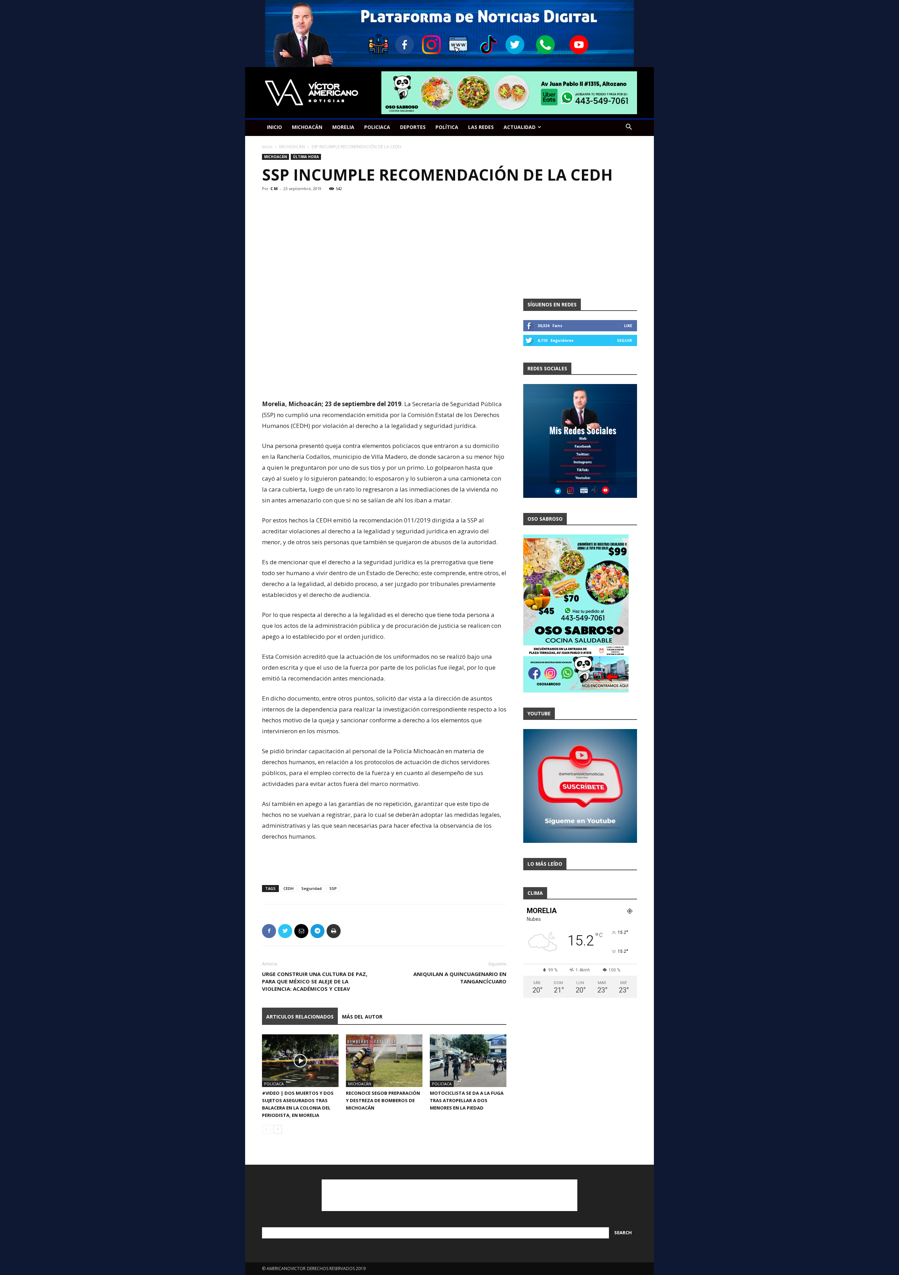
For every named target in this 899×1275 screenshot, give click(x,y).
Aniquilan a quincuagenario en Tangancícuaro (459, 977)
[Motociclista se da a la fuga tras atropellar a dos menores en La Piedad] (468, 1060)
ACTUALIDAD (520, 127)
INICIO (274, 127)
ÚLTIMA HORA (306, 156)
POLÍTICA (446, 127)
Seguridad (311, 888)
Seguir (624, 340)
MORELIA (343, 127)
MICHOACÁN (307, 127)
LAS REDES (481, 127)
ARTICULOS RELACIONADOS (300, 1016)
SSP (333, 888)
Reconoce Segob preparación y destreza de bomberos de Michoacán (383, 1100)
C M (274, 188)
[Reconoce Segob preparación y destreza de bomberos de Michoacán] (384, 1060)
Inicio (267, 147)
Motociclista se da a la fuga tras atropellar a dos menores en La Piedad (467, 1100)
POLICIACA (377, 127)
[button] (628, 127)
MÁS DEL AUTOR (362, 1016)
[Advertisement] (384, 380)
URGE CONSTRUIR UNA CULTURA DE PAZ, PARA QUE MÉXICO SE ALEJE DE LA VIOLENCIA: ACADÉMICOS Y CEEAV (314, 981)
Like (628, 325)
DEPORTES (413, 127)
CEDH (288, 888)
